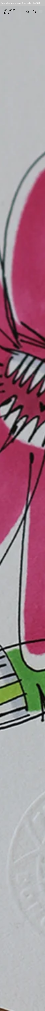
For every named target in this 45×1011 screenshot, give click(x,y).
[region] (22, 3)
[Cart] (34, 11)
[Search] (27, 11)
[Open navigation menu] (40, 11)
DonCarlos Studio (8, 11)
